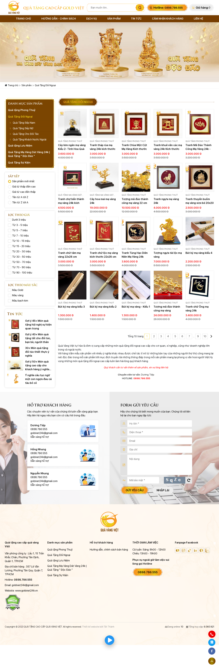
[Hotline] (212, 634)
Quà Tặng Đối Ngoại (45, 85)
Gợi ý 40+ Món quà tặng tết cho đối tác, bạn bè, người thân (38, 338)
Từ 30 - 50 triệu (21, 256)
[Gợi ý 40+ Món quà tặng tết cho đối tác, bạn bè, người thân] (15, 338)
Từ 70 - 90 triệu (21, 267)
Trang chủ (23, 18)
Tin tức (136, 18)
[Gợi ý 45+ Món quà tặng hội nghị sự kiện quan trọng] (15, 324)
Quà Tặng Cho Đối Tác (26, 133)
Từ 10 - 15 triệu (21, 240)
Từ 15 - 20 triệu (21, 246)
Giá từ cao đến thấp (24, 191)
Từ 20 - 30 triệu (21, 251)
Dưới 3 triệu (19, 219)
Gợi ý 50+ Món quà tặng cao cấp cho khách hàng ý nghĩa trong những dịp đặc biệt (38, 365)
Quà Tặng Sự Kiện (19, 162)
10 (205, 336)
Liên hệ (198, 18)
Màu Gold (17, 290)
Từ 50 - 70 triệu (21, 262)
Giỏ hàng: (202, 7)
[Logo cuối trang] (109, 521)
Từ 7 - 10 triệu (20, 235)
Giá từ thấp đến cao (24, 186)
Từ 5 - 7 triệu (20, 230)
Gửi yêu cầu (134, 490)
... (193, 336)
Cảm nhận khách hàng (167, 18)
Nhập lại (163, 490)
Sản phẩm (114, 18)
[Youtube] (177, 550)
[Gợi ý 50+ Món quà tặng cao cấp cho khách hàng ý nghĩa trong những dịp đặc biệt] (15, 365)
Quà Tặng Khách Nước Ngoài (29, 139)
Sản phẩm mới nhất (23, 181)
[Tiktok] (189, 550)
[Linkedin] (195, 550)
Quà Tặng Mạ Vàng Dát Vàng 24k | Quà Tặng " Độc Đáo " (72, 195)
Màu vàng (17, 295)
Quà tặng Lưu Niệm (20, 145)
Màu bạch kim (20, 300)
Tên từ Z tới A (20, 202)
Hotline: (168, 7)
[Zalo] (207, 550)
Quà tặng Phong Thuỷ (70, 141)
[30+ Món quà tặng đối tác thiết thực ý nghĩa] (15, 351)
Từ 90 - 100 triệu (22, 272)
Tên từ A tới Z (20, 197)
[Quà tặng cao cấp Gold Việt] (14, 7)
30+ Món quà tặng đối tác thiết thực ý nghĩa (37, 352)
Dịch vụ (91, 18)
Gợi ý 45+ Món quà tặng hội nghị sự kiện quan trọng (38, 324)
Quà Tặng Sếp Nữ (23, 128)
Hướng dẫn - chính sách (58, 18)
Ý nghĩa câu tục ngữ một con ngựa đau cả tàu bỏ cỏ (38, 379)
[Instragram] (183, 550)
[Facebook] (201, 550)
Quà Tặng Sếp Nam (24, 122)
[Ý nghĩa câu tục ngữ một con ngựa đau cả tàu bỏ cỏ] (15, 378)
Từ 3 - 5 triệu (20, 225)
